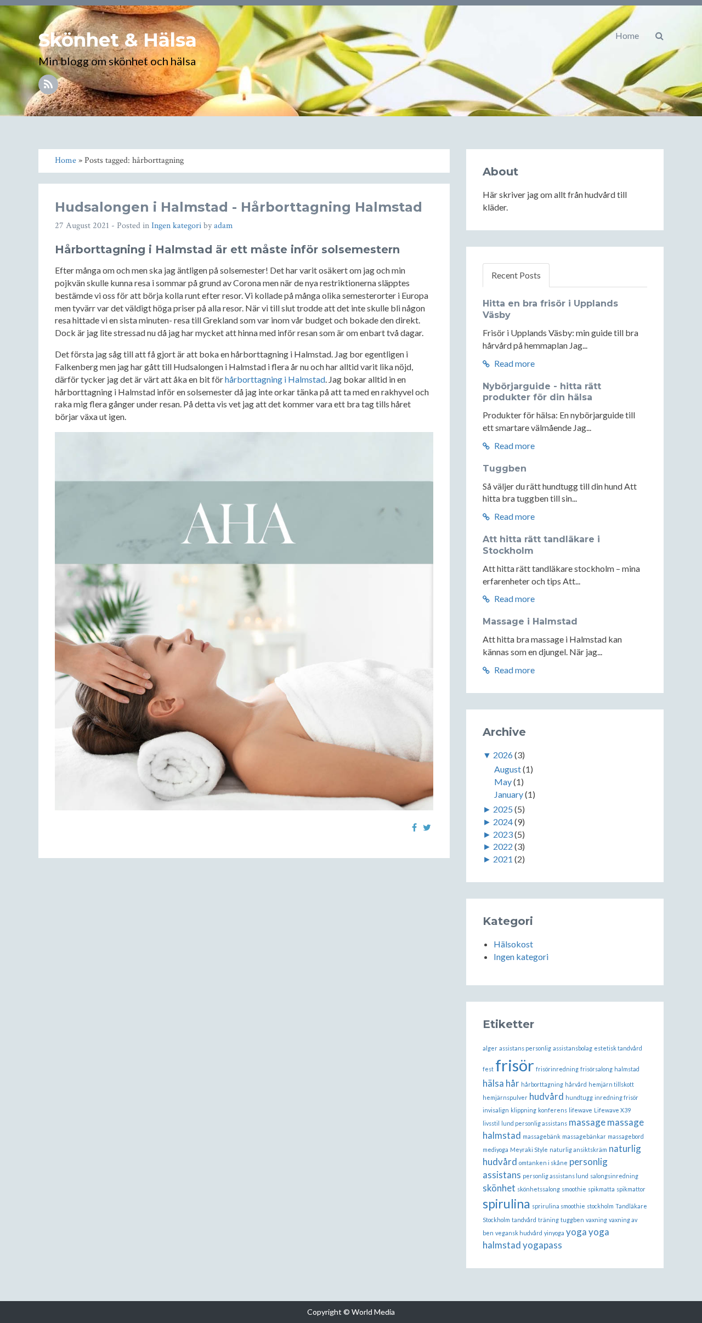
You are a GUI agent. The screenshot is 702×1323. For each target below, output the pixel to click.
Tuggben (504, 468)
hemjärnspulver (505, 1097)
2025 (503, 809)
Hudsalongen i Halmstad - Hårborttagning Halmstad (238, 207)
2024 (503, 821)
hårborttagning (542, 1084)
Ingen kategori (176, 225)
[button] (659, 35)
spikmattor (631, 1189)
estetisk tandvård (618, 1048)
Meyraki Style (529, 1149)
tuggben (572, 1219)
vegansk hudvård (518, 1232)
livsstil (491, 1123)
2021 (503, 859)
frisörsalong (596, 1068)
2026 (503, 754)
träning (548, 1219)
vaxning (596, 1219)
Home (627, 35)
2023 (503, 834)
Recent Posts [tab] (516, 275)
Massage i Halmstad (530, 621)
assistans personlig (525, 1048)
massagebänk (542, 1136)
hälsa (493, 1083)
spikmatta (601, 1189)
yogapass (542, 1245)
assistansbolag (572, 1048)
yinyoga (554, 1232)
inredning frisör (616, 1097)
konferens (552, 1110)
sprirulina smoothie (558, 1206)
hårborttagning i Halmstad (275, 379)
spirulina (506, 1203)
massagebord (626, 1136)
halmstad (626, 1068)
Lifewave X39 (612, 1110)
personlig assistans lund (555, 1175)
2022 (503, 846)
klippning (523, 1110)
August (507, 769)
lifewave (580, 1110)
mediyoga (495, 1149)
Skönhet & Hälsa (117, 40)
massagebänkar (584, 1136)
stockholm (600, 1206)
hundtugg (579, 1097)
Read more (513, 363)
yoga (576, 1231)
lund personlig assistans (534, 1123)
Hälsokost (513, 944)
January (508, 794)
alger (490, 1048)
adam (223, 225)
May (503, 781)
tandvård (524, 1219)
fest (488, 1068)
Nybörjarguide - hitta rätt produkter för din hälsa (542, 392)
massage (587, 1122)
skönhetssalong (538, 1189)
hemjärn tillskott (611, 1084)
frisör (514, 1065)
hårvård (576, 1084)
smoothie (574, 1189)
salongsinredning (614, 1175)
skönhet (499, 1188)
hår (512, 1083)
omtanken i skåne (543, 1162)
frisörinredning (557, 1068)
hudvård (546, 1096)
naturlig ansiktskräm (578, 1149)
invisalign (496, 1110)
